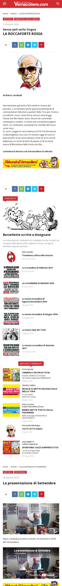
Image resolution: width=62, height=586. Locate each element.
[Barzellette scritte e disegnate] (31, 217)
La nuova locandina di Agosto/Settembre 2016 (34, 300)
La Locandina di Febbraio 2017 (37, 267)
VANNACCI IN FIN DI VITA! (36, 372)
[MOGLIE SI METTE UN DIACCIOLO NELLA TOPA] (11, 391)
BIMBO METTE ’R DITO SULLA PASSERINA (37, 411)
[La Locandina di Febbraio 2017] (11, 272)
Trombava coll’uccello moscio (37, 255)
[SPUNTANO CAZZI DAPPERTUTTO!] (11, 447)
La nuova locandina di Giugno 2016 (40, 314)
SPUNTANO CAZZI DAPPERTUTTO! (40, 447)
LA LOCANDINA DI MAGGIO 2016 (38, 283)
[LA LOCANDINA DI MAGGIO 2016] (11, 288)
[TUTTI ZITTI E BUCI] (11, 431)
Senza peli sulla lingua (26, 19)
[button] (58, 4)
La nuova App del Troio (34, 329)
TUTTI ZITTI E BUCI (32, 428)
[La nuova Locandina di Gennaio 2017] (11, 350)
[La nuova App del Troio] (11, 334)
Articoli (14, 13)
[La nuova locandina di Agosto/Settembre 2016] (11, 303)
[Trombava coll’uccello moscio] (11, 257)
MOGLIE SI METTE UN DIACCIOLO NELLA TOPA (39, 390)
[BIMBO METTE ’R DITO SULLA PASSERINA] (11, 410)
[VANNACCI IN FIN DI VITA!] (11, 375)
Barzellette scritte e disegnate (27, 235)
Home (5, 13)
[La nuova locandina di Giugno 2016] (11, 319)
